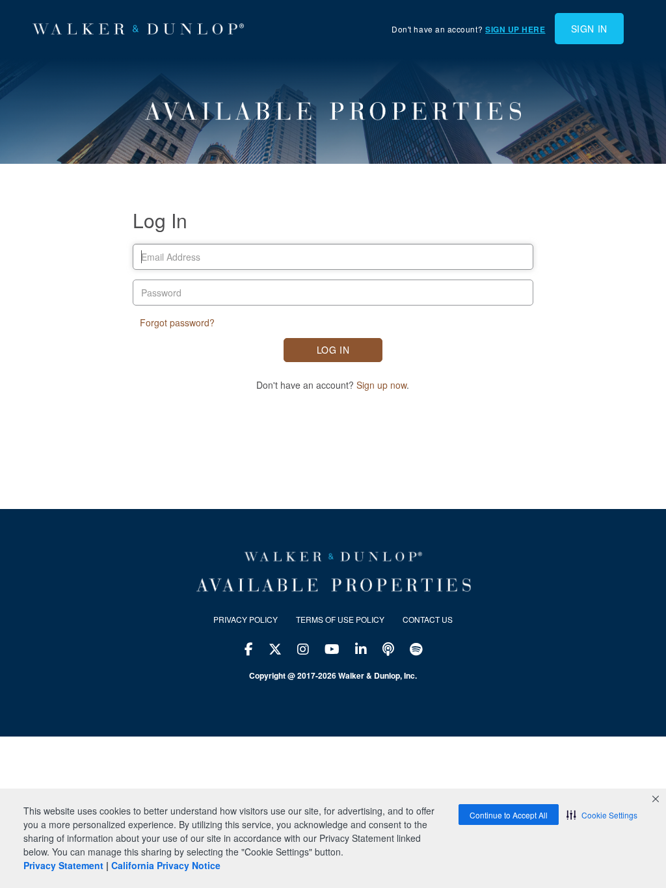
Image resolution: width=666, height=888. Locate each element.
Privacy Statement (63, 865)
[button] (602, 814)
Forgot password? (177, 322)
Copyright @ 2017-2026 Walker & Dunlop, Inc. (333, 675)
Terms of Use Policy (340, 619)
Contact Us (428, 619)
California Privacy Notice (165, 865)
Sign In (589, 28)
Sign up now (381, 384)
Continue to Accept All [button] (509, 814)
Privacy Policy (245, 619)
